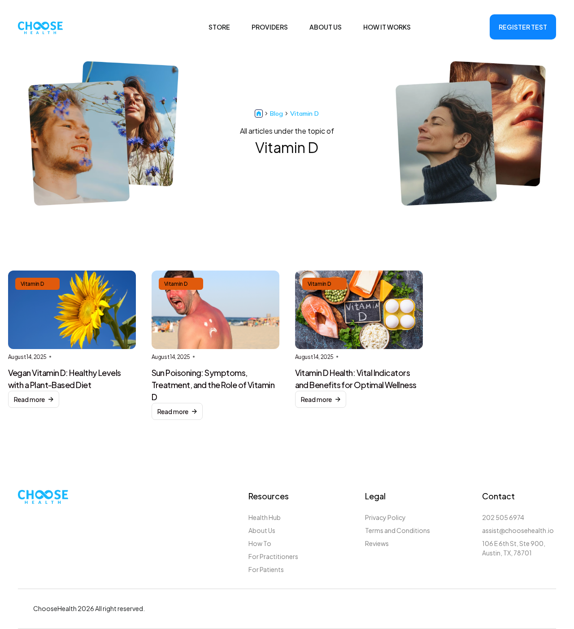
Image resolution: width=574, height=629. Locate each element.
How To (259, 543)
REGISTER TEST (523, 27)
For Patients (266, 569)
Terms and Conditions (397, 530)
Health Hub (264, 517)
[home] (40, 27)
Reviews (377, 543)
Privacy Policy (385, 517)
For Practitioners (273, 556)
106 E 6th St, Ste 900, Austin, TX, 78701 (513, 548)
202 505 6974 (503, 517)
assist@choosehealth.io (518, 530)
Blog (276, 113)
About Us (261, 530)
